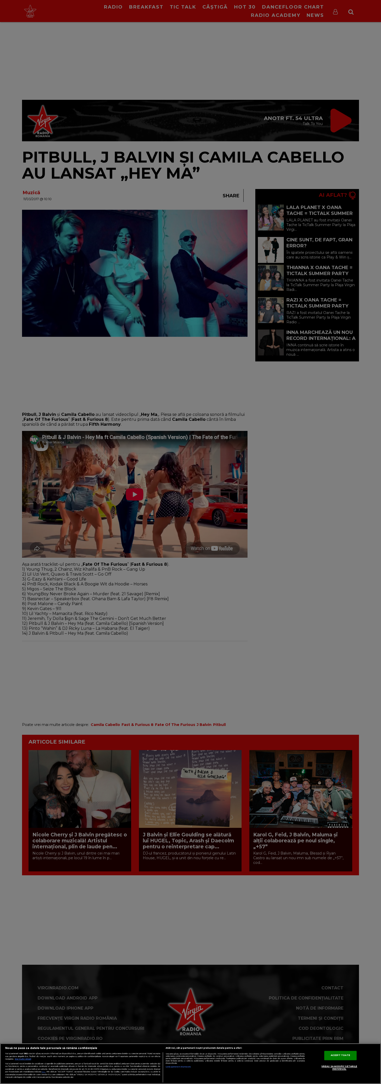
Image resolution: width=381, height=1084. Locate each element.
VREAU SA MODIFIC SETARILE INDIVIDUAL (339, 1068)
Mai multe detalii (23, 1059)
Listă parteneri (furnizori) (178, 1067)
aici (43, 1072)
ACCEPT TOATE (340, 1055)
